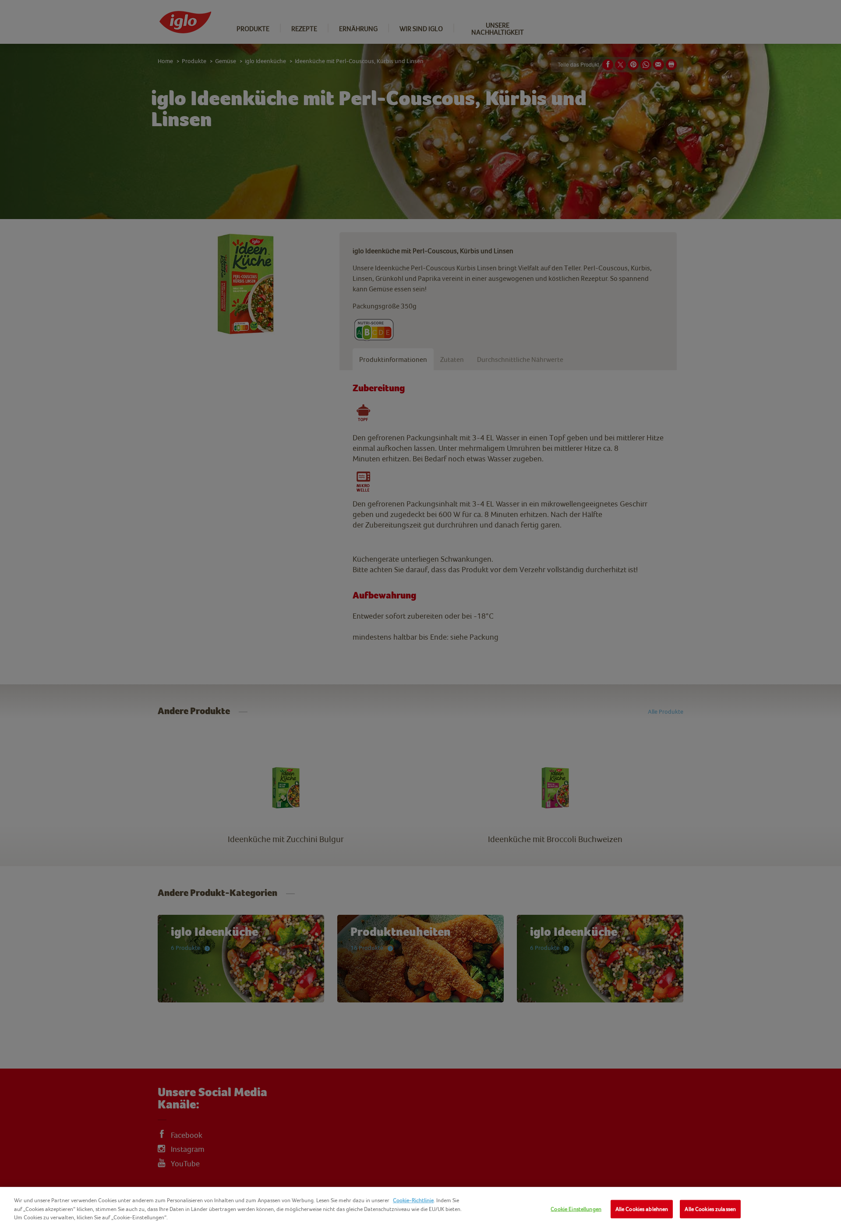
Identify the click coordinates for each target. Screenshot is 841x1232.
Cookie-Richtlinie (413, 1200)
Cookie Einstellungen (576, 1209)
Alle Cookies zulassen (710, 1209)
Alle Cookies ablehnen (641, 1209)
